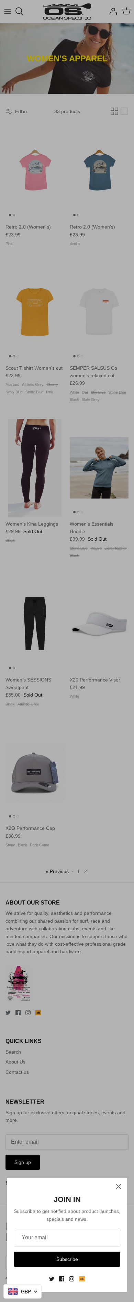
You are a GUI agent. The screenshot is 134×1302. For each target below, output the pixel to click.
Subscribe (67, 1259)
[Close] (118, 1186)
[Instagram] (71, 1278)
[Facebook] (61, 1278)
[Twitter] (51, 1278)
